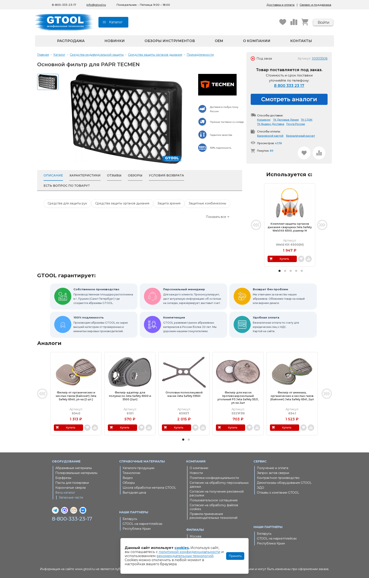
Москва (195, 536)
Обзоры (129, 483)
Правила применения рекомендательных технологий (213, 516)
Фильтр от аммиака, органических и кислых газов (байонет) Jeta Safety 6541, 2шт (292, 396)
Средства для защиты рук (67, 203)
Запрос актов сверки (273, 473)
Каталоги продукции (138, 468)
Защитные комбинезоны (207, 203)
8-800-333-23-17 (64, 4)
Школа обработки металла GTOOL (149, 488)
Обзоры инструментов (170, 41)
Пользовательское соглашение (214, 500)
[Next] (322, 225)
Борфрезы (63, 478)
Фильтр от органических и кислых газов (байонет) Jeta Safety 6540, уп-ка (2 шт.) (76, 396)
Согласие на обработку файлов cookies (214, 507)
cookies (181, 548)
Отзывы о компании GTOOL (278, 492)
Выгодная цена (134, 492)
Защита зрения (168, 203)
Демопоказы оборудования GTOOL (284, 483)
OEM (219, 41)
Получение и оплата (272, 468)
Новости (196, 473)
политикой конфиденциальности (189, 552)
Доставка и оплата (280, 4)
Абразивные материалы (73, 468)
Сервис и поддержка (315, 4)
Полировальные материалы (76, 473)
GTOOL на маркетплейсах (142, 524)
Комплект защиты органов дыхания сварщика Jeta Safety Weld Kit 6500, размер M (290, 227)
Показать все (216, 217)
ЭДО (260, 488)
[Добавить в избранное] (304, 153)
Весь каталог (65, 492)
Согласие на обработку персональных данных (219, 485)
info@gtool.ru (96, 4)
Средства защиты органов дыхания (122, 203)
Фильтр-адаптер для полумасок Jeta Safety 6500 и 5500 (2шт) (130, 396)
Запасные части (71, 497)
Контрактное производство (278, 478)
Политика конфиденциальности (214, 478)
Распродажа (71, 41)
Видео (128, 478)
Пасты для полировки (72, 483)
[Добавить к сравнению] (319, 153)
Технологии (131, 473)
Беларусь (130, 519)
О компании (256, 41)
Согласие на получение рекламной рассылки (217, 493)
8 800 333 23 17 (289, 85)
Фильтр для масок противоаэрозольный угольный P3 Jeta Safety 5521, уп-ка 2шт (238, 397)
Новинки (114, 41)
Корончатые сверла (70, 488)
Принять (235, 556)
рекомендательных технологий (185, 556)
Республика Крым (137, 529)
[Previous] (256, 225)
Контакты (301, 41)
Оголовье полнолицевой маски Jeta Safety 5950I (184, 394)
